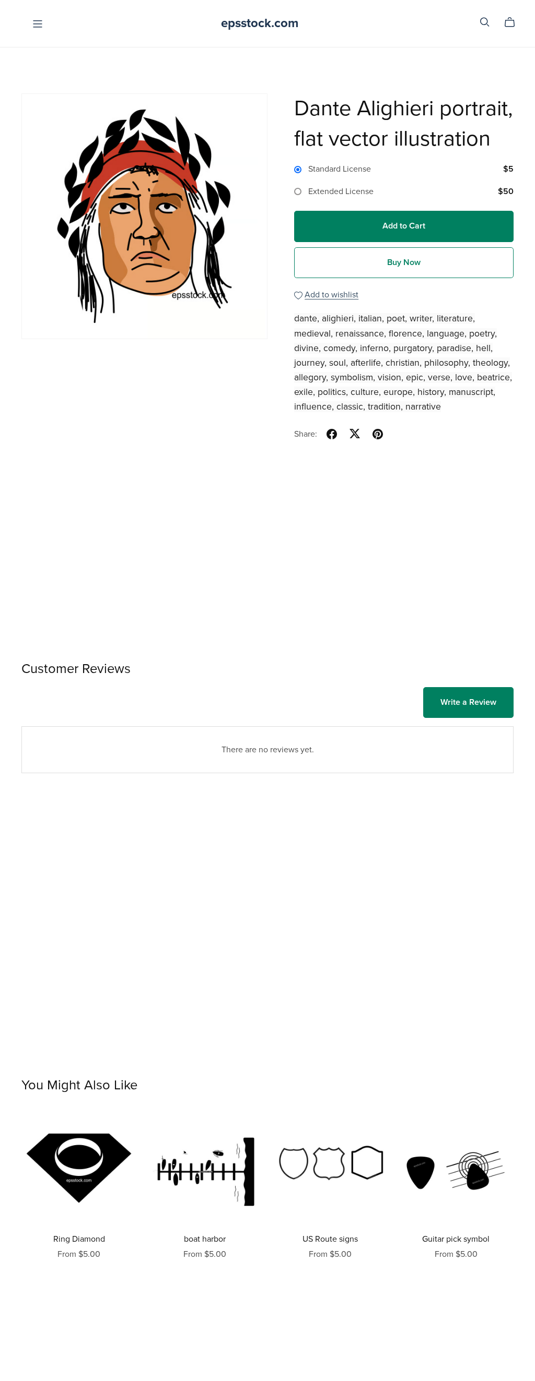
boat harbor (205, 1239)
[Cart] (513, 22)
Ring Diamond (79, 1239)
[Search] (485, 22)
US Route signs (330, 1239)
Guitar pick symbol (456, 1239)
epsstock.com (259, 23)
